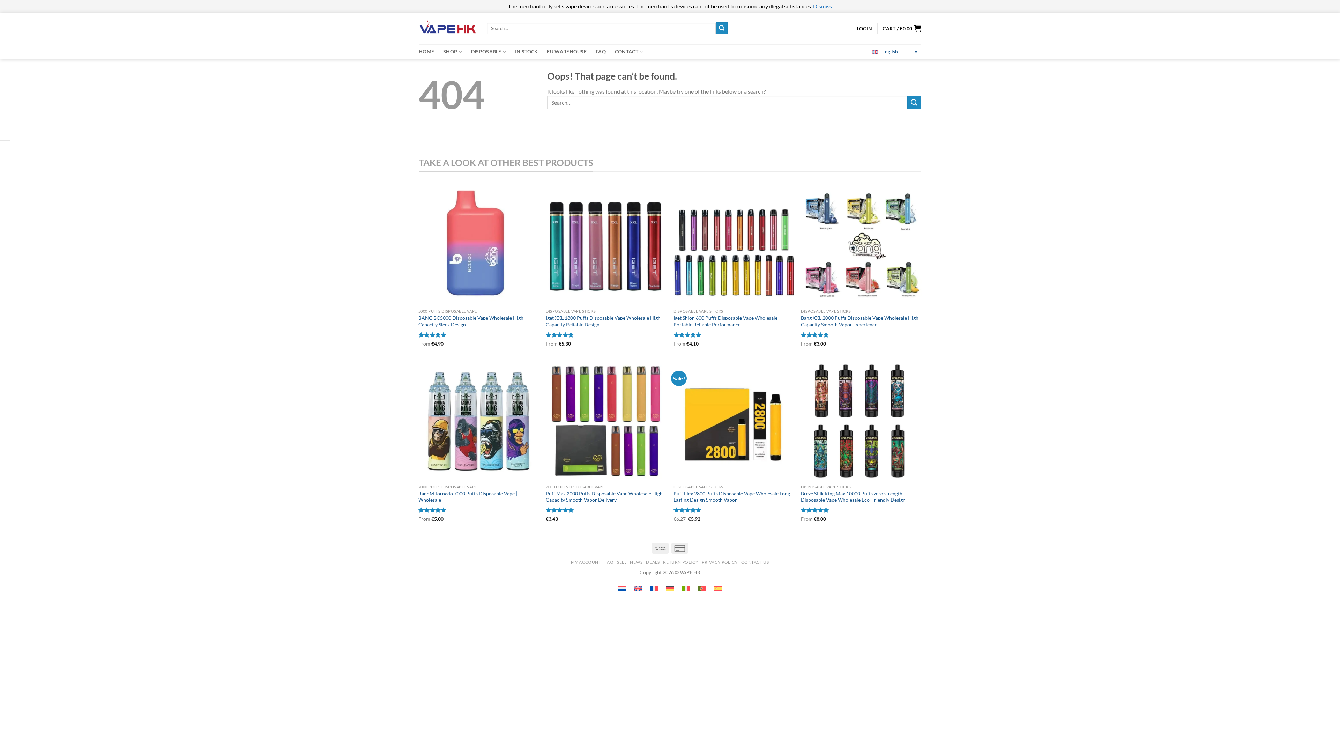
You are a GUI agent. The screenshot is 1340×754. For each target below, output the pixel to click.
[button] (902, 28)
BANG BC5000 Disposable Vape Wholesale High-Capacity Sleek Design (471, 321)
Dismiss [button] (822, 6)
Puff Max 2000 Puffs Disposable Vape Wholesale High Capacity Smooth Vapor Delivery (604, 496)
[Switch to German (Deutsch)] (670, 588)
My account (586, 562)
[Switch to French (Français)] (654, 588)
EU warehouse (566, 51)
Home (426, 51)
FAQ (601, 51)
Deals (653, 562)
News (636, 562)
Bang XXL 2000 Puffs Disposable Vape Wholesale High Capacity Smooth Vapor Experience (859, 321)
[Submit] (722, 28)
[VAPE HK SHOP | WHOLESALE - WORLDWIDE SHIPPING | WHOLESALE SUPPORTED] (448, 28)
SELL (621, 562)
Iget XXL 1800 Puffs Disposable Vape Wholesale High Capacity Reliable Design (603, 321)
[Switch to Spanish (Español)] (718, 588)
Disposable (486, 51)
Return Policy (680, 562)
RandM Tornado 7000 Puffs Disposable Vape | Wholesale (467, 496)
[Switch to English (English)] (638, 588)
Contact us (755, 562)
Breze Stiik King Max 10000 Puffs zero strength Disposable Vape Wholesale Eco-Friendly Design (853, 496)
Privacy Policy (720, 562)
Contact (626, 51)
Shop (450, 51)
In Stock (526, 51)
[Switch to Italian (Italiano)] (686, 588)
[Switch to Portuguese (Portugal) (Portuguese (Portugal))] (702, 588)
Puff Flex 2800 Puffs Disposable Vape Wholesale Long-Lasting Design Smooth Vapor (732, 496)
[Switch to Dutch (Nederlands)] (622, 588)
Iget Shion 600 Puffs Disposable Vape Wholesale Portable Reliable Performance (725, 321)
